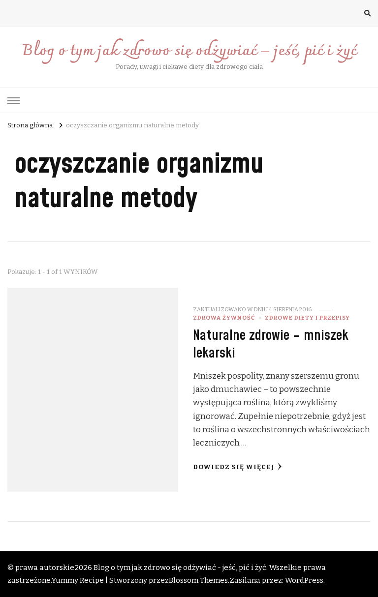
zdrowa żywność (224, 317)
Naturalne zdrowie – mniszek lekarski (270, 344)
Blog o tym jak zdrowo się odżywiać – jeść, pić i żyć (189, 51)
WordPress (304, 580)
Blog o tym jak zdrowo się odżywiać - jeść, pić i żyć (180, 567)
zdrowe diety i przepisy (307, 317)
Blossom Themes (198, 580)
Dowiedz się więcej (234, 467)
